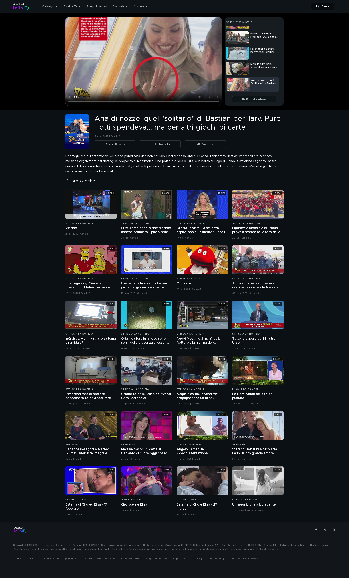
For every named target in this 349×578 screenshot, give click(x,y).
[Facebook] (316, 529)
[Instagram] (325, 529)
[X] (334, 529)
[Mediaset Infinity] (21, 6)
